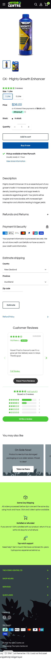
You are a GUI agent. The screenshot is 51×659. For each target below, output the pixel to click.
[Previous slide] (5, 358)
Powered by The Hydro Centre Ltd (15, 646)
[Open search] (35, 4)
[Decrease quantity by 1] (15, 127)
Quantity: (6, 127)
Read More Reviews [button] (25, 381)
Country (6, 264)
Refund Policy (8, 317)
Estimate (11, 305)
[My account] (41, 4)
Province (6, 276)
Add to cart (25, 137)
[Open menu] (4, 4)
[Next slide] (46, 358)
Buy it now (25, 145)
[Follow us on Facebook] (4, 617)
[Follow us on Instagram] (9, 617)
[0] (46, 4)
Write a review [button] (25, 419)
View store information (15, 161)
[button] (9, 88)
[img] (16, 337)
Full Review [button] (15, 371)
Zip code (6, 288)
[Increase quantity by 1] (28, 127)
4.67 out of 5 (32, 392)
